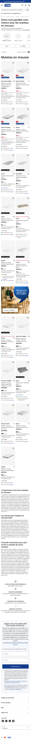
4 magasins (25, 441)
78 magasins (11, 357)
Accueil (2, 16)
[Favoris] (22, 5)
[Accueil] (7, 5)
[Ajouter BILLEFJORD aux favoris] (27, 155)
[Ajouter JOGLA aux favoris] (27, 362)
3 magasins (10, 484)
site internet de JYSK (9, 686)
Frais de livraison (4, 187)
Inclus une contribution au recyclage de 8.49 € (8, 96)
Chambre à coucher (10, 16)
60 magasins (11, 443)
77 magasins (26, 283)
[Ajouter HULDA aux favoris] (13, 318)
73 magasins (26, 193)
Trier (7, 46)
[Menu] (2, 5)
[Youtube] (13, 721)
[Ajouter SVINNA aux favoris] (13, 448)
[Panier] (29, 5)
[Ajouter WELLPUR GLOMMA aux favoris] (13, 62)
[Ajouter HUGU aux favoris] (27, 198)
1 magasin (10, 103)
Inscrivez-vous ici (15, 666)
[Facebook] (3, 721)
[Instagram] (6, 721)
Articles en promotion (21, 52)
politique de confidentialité (15, 689)
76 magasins (26, 103)
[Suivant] (29, 37)
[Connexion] (26, 5)
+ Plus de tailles (4, 99)
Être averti (4, 279)
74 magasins (11, 234)
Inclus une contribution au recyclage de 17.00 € (23, 391)
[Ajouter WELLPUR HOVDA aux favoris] (13, 109)
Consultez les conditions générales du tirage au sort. (15, 643)
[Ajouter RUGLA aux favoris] (27, 109)
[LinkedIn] (10, 721)
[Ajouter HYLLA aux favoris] (13, 155)
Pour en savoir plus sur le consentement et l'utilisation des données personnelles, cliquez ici (15, 681)
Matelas (17, 16)
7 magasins (25, 148)
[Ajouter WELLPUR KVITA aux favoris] (27, 62)
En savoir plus (26, 30)
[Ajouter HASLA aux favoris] (13, 198)
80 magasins (11, 191)
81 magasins (11, 150)
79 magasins (11, 400)
